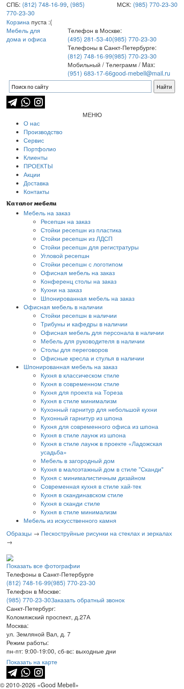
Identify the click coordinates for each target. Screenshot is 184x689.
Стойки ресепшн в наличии (79, 315)
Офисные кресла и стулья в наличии (92, 358)
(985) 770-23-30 (155, 4)
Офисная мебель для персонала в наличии (102, 332)
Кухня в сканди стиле (70, 503)
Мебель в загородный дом (78, 460)
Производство (43, 131)
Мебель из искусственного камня (70, 520)
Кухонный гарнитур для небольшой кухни (99, 409)
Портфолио (40, 148)
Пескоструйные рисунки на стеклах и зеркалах (106, 533)
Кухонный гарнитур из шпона (81, 417)
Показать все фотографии (43, 565)
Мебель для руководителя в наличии (93, 341)
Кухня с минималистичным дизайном (93, 477)
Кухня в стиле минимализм (79, 400)
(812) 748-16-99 (44, 4)
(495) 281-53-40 (90, 39)
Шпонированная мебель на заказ (87, 298)
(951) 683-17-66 (90, 73)
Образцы (19, 533)
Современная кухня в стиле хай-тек (91, 486)
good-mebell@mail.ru (141, 73)
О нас (32, 123)
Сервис (34, 140)
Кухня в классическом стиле (80, 375)
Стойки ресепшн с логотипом (82, 264)
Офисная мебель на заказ (78, 272)
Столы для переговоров (74, 349)
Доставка (36, 183)
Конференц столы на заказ (78, 281)
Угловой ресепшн (65, 255)
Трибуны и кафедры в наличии (84, 324)
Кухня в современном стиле (80, 383)
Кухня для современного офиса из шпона (99, 426)
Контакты (36, 191)
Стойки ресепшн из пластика (81, 230)
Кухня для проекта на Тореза (82, 392)
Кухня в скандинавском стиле (82, 494)
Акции (32, 174)
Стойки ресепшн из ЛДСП (77, 238)
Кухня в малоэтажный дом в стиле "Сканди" (102, 469)
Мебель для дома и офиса (26, 34)
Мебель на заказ (47, 212)
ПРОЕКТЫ (38, 165)
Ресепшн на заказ (65, 221)
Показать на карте (31, 661)
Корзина (18, 22)
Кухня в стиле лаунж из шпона (83, 435)
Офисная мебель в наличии (63, 306)
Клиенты (35, 157)
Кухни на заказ (61, 289)
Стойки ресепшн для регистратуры (90, 247)
